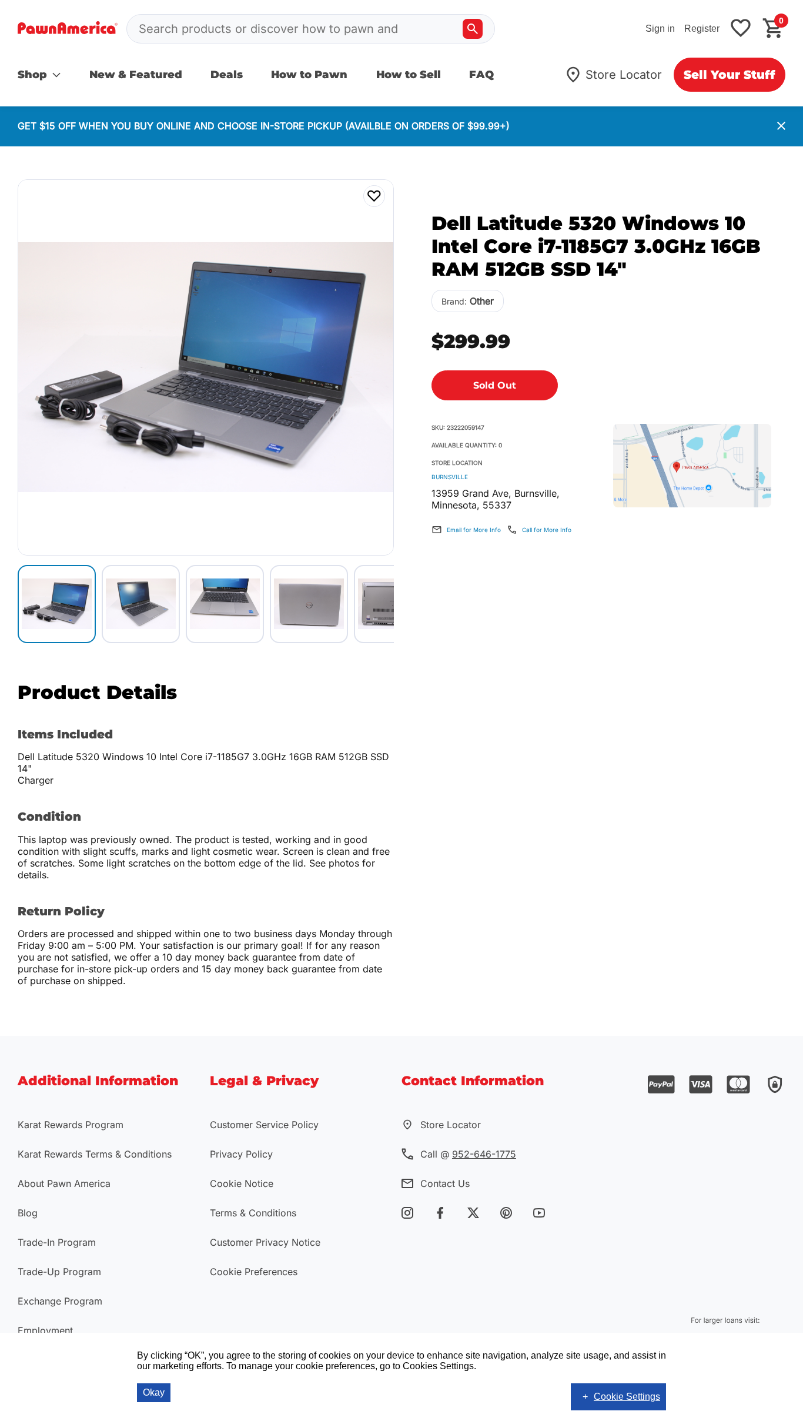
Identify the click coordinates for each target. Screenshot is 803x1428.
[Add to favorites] (740, 29)
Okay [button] (154, 1392)
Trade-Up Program (59, 1271)
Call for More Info (546, 529)
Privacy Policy (241, 1154)
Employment (45, 1330)
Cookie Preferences (253, 1271)
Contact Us (445, 1183)
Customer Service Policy (264, 1125)
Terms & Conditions (253, 1213)
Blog (28, 1213)
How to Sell (408, 74)
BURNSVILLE (449, 476)
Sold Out (494, 385)
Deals (226, 74)
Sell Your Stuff (729, 75)
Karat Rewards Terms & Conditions (95, 1154)
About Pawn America (64, 1183)
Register (702, 29)
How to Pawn (309, 74)
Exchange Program (60, 1301)
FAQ (481, 74)
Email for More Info (474, 529)
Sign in (660, 29)
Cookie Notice (241, 1183)
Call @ (468, 1154)
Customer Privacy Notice (265, 1242)
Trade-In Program (57, 1242)
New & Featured (135, 74)
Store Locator (623, 75)
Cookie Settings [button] (627, 1397)
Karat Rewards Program (70, 1125)
